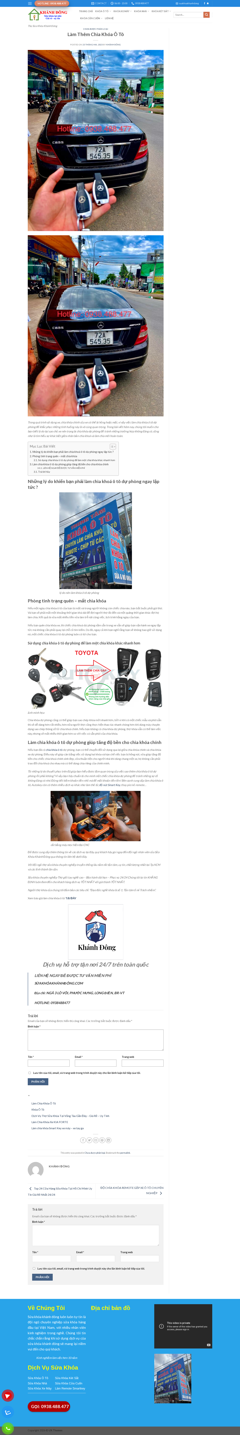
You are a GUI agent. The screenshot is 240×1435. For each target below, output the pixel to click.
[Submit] (206, 15)
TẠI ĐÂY (70, 898)
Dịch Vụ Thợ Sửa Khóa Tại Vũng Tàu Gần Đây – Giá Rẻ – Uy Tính (70, 1115)
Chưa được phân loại (95, 29)
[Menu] (30, 3)
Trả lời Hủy (44, 471)
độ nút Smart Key (109, 785)
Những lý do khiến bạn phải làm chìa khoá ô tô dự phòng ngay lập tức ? (73, 451)
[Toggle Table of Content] (111, 447)
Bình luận (34, 1026)
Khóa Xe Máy (121, 11)
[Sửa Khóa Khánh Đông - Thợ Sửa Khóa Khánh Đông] (51, 15)
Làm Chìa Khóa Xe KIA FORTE (49, 1122)
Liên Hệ (109, 18)
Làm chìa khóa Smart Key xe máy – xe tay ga (57, 1128)
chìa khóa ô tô (54, 749)
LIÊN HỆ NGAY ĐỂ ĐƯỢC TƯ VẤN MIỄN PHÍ (64, 468)
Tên (31, 1056)
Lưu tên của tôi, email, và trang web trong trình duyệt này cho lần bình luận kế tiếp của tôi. (87, 1072)
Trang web (128, 1056)
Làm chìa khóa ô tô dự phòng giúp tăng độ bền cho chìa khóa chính (70, 464)
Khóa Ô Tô (102, 11)
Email (79, 1056)
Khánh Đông (113, 44)
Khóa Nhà (140, 11)
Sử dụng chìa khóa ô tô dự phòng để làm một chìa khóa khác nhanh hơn (76, 460)
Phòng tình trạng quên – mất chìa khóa (54, 456)
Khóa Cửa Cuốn (90, 18)
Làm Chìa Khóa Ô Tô (43, 1103)
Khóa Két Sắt (160, 11)
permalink (125, 1152)
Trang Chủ (86, 11)
